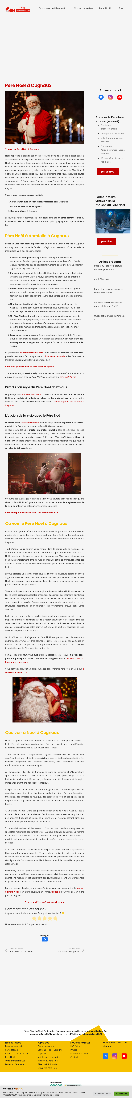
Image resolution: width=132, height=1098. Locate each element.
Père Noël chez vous (30, 394)
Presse (73, 1049)
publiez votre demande (54, 356)
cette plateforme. (68, 377)
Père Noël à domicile (47, 1064)
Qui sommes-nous (46, 1046)
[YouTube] (119, 97)
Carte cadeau (11, 1049)
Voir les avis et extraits (49, 1057)
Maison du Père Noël (48, 1060)
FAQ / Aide (75, 1046)
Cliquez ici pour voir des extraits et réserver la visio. (32, 512)
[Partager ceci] (45, 939)
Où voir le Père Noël (47, 1067)
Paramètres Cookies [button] (103, 1093)
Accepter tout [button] (121, 1093)
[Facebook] (101, 97)
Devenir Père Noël (79, 1053)
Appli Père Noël (101, 279)
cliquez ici (55, 891)
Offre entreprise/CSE (15, 1060)
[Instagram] (110, 97)
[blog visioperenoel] (17, 8)
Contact (74, 1057)
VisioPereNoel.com (30, 422)
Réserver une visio (14, 1046)
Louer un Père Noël (14, 1064)
